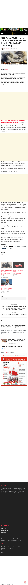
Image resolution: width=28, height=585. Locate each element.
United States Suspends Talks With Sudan (12, 346)
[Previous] (13, 88)
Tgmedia (7, 48)
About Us (3, 528)
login (6, 352)
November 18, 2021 (12, 343)
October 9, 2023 (14, 48)
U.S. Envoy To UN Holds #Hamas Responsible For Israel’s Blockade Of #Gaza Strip (13, 298)
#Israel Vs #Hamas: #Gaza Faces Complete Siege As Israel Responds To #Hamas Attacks (6, 271)
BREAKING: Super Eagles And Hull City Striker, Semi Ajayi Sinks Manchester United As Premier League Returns (12, 82)
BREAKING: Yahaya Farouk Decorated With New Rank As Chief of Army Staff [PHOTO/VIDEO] (13, 326)
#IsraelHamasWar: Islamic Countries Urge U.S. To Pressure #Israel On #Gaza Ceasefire (18, 271)
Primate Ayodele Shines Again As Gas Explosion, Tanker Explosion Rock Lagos (16, 341)
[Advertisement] (14, 14)
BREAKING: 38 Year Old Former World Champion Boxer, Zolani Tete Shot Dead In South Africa (13, 77)
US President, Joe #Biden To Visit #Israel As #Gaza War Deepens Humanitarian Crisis (6, 287)
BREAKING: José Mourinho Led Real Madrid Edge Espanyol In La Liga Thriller (13, 73)
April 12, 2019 (5, 348)
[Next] (15, 88)
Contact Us (4, 532)
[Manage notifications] (25, 582)
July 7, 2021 (9, 328)
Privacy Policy (4, 530)
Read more (5, 336)
